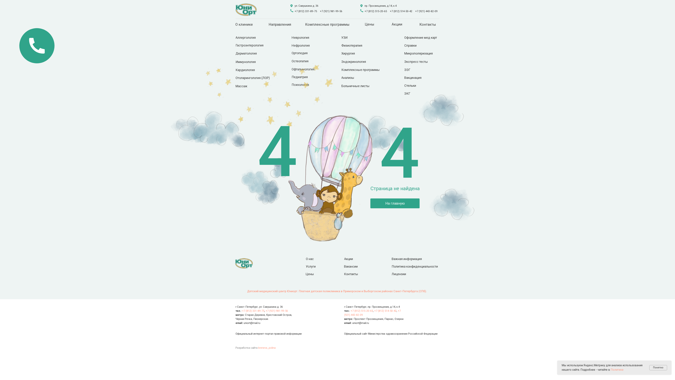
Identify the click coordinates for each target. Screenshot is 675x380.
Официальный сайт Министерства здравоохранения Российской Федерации (391, 333)
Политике (617, 369)
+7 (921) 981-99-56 (331, 11)
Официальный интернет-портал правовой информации (269, 333)
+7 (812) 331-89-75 (306, 11)
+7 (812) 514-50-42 (401, 11)
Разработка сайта (256, 347)
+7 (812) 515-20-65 (376, 11)
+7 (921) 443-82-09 (426, 11)
